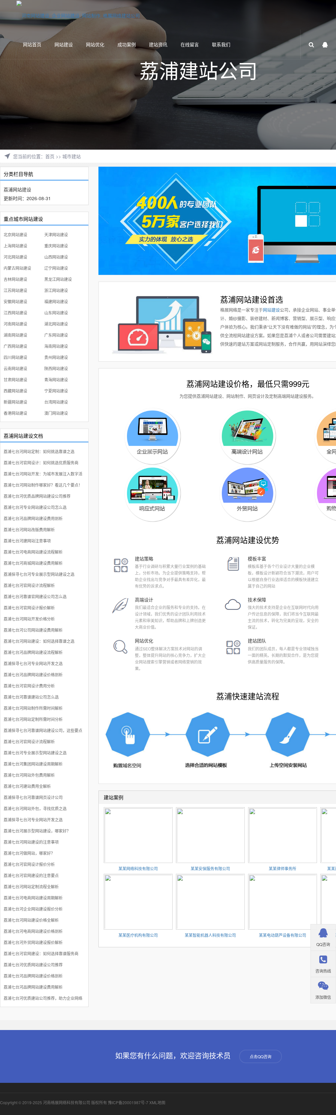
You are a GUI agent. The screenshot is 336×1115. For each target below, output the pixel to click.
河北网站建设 (15, 257)
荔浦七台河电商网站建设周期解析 (33, 897)
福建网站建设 (56, 301)
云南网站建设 (15, 368)
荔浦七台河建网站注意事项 (27, 540)
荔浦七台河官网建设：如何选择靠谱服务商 (41, 953)
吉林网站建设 (15, 279)
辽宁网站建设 (56, 268)
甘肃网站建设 (15, 379)
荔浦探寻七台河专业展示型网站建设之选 (39, 574)
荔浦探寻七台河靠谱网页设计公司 (33, 797)
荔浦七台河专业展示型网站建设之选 (35, 752)
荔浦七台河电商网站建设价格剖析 (33, 931)
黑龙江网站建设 (58, 279)
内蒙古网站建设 (17, 268)
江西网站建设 (15, 312)
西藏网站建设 (15, 390)
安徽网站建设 (15, 301)
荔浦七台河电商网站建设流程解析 (33, 552)
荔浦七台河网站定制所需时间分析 (33, 719)
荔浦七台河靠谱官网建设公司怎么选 (35, 596)
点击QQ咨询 (260, 1056)
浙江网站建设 (56, 290)
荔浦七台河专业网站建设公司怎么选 (35, 507)
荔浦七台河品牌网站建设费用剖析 (33, 518)
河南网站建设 (15, 323)
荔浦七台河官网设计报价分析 (29, 864)
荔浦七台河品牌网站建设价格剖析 (33, 674)
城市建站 (71, 156)
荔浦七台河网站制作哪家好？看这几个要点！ (43, 485)
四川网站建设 (15, 357)
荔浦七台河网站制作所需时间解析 (33, 708)
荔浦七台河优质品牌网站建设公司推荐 (37, 496)
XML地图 (157, 1102)
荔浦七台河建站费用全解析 (27, 786)
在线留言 (189, 44)
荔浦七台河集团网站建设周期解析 (33, 764)
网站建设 (63, 44)
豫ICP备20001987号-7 (128, 1102)
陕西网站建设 (56, 368)
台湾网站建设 (56, 402)
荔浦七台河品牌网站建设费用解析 (33, 987)
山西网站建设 (56, 257)
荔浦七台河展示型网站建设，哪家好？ (37, 830)
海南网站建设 (56, 346)
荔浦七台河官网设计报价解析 (29, 607)
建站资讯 (158, 44)
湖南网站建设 (15, 335)
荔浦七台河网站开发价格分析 (29, 618)
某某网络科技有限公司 (138, 868)
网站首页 (32, 44)
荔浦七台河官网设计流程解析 (29, 585)
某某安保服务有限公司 (210, 868)
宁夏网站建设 (56, 390)
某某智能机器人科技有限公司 (210, 935)
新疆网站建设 (15, 402)
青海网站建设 (56, 379)
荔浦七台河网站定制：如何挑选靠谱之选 (39, 451)
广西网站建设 (15, 346)
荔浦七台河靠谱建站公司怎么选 (31, 697)
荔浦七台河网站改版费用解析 (29, 529)
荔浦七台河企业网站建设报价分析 (33, 909)
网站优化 (95, 44)
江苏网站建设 (15, 290)
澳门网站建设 (56, 413)
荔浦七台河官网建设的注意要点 (31, 875)
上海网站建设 (15, 245)
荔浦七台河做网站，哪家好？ (29, 853)
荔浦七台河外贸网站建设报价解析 (33, 942)
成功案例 (126, 44)
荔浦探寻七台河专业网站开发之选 (33, 663)
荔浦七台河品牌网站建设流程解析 (33, 652)
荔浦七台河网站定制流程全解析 (31, 886)
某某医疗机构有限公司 (138, 935)
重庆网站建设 (56, 245)
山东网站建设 (56, 312)
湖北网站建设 (56, 323)
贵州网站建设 (56, 357)
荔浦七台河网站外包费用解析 (29, 775)
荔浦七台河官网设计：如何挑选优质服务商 (41, 462)
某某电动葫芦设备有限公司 (282, 935)
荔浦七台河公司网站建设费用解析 (33, 630)
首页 (49, 156)
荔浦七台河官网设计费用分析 (29, 685)
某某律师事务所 (282, 868)
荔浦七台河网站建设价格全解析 (31, 920)
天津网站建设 (56, 234)
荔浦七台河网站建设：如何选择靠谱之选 (39, 641)
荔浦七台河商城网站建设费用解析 (33, 563)
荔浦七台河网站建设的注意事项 (31, 842)
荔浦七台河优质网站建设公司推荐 (33, 964)
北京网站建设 (15, 234)
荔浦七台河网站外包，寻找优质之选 (35, 808)
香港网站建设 (15, 413)
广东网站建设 (56, 335)
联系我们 (221, 44)
